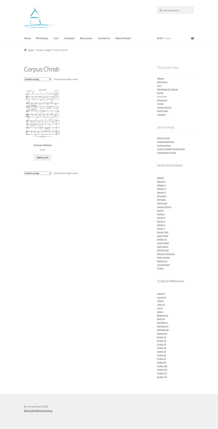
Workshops (42, 38)
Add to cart (42, 157)
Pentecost (162, 100)
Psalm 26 (161, 344)
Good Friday (163, 243)
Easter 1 (161, 214)
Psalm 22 (161, 340)
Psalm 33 (161, 351)
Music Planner (123, 38)
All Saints (162, 196)
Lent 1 (160, 308)
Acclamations (164, 145)
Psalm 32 (161, 347)
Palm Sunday (163, 257)
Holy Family (163, 246)
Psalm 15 (161, 337)
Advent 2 (161, 185)
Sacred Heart (163, 264)
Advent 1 (161, 181)
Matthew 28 (163, 250)
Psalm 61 (161, 358)
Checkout (69, 38)
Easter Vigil (162, 232)
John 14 (161, 304)
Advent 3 (161, 188)
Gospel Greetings (165, 141)
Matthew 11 (163, 326)
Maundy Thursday (166, 253)
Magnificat (162, 315)
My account (86, 38)
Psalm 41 (161, 355)
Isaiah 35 (161, 297)
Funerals (161, 114)
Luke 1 (160, 311)
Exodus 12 (162, 239)
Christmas (162, 82)
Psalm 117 (162, 373)
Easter (160, 92)
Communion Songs (166, 152)
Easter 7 (161, 228)
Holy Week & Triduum (167, 89)
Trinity (160, 103)
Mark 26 (161, 318)
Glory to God (163, 138)
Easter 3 (161, 221)
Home (27, 38)
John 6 (160, 300)
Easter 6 (161, 225)
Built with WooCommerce (38, 410)
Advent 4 (161, 192)
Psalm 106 (162, 366)
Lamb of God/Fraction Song (171, 148)
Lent (159, 85)
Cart (56, 38)
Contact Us (104, 38)
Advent (160, 78)
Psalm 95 (161, 362)
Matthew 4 (162, 322)
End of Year (162, 110)
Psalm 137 (162, 376)
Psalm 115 (162, 369)
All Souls (161, 199)
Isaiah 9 (161, 293)
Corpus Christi (164, 107)
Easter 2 (161, 217)
